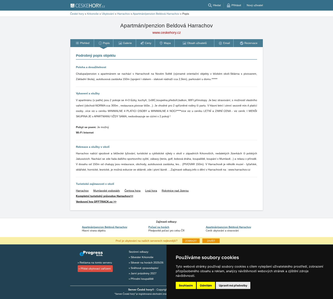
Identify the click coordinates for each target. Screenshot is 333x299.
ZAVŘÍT (211, 240)
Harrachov (82, 190)
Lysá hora (151, 190)
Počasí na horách (158, 227)
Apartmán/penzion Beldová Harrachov (104, 227)
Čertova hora (132, 190)
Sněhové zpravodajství (144, 267)
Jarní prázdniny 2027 (143, 273)
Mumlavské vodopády (106, 190)
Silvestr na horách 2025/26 (147, 262)
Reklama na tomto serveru (96, 262)
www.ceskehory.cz (166, 33)
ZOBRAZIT (191, 240)
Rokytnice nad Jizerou (175, 190)
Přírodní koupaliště (142, 278)
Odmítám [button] (206, 285)
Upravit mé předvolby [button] (233, 285)
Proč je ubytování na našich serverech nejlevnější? (146, 240)
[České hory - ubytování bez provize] (87, 5)
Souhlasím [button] (186, 285)
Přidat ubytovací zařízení (96, 268)
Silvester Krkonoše (142, 257)
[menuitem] (82, 43)
